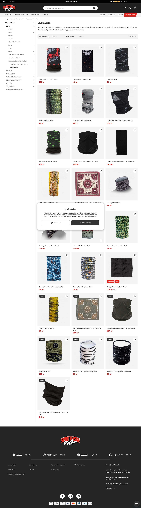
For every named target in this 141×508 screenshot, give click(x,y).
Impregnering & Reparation (14, 89)
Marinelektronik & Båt (21, 14)
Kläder (18, 19)
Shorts (10, 48)
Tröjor (10, 32)
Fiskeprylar (8, 14)
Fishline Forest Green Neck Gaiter (117, 246)
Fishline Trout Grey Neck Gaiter (83, 287)
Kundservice (81, 465)
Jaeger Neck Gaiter (45, 371)
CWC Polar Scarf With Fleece (48, 79)
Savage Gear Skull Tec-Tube (82, 79)
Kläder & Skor (35, 14)
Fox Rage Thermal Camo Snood (49, 246)
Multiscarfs (14, 67)
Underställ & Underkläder (16, 54)
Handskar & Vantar (14, 58)
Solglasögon (10, 86)
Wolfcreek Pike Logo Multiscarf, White (85, 371)
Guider (120, 14)
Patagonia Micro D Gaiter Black (117, 287)
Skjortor (10, 35)
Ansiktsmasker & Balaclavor (18, 64)
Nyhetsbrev (11, 469)
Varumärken (111, 14)
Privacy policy (55, 469)
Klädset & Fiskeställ (14, 42)
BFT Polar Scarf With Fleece (48, 161)
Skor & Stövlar (10, 73)
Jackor (10, 39)
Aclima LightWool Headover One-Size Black (120, 161)
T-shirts (10, 29)
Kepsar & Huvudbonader (14, 80)
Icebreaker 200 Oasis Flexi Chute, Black (86, 161)
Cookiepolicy (12, 465)
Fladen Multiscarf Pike (46, 120)
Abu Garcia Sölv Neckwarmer (82, 120)
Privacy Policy (77, 216)
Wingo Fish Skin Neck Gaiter (82, 246)
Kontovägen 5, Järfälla (123, 472)
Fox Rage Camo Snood (114, 203)
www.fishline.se (110, 479)
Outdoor (45, 14)
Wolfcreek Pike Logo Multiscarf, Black (119, 371)
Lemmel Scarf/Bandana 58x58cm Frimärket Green (87, 329)
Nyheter (102, 14)
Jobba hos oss (33, 465)
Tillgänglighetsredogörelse (16, 474)
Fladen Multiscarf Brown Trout (48, 203)
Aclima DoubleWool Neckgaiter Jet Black (120, 120)
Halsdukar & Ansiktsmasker (30, 19)
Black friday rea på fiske (120, 484)
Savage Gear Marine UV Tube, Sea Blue (51, 287)
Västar (10, 51)
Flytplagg (9, 83)
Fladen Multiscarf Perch (46, 328)
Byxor (10, 45)
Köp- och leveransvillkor (58, 465)
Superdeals (131, 14)
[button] (123, 1)
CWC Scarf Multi (112, 79)
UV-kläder (9, 70)
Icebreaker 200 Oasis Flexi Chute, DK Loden (121, 328)
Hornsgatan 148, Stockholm (118, 470)
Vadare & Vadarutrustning (14, 77)
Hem (6, 19)
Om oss (31, 469)
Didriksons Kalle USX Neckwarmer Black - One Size (53, 413)
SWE (10, 2)
